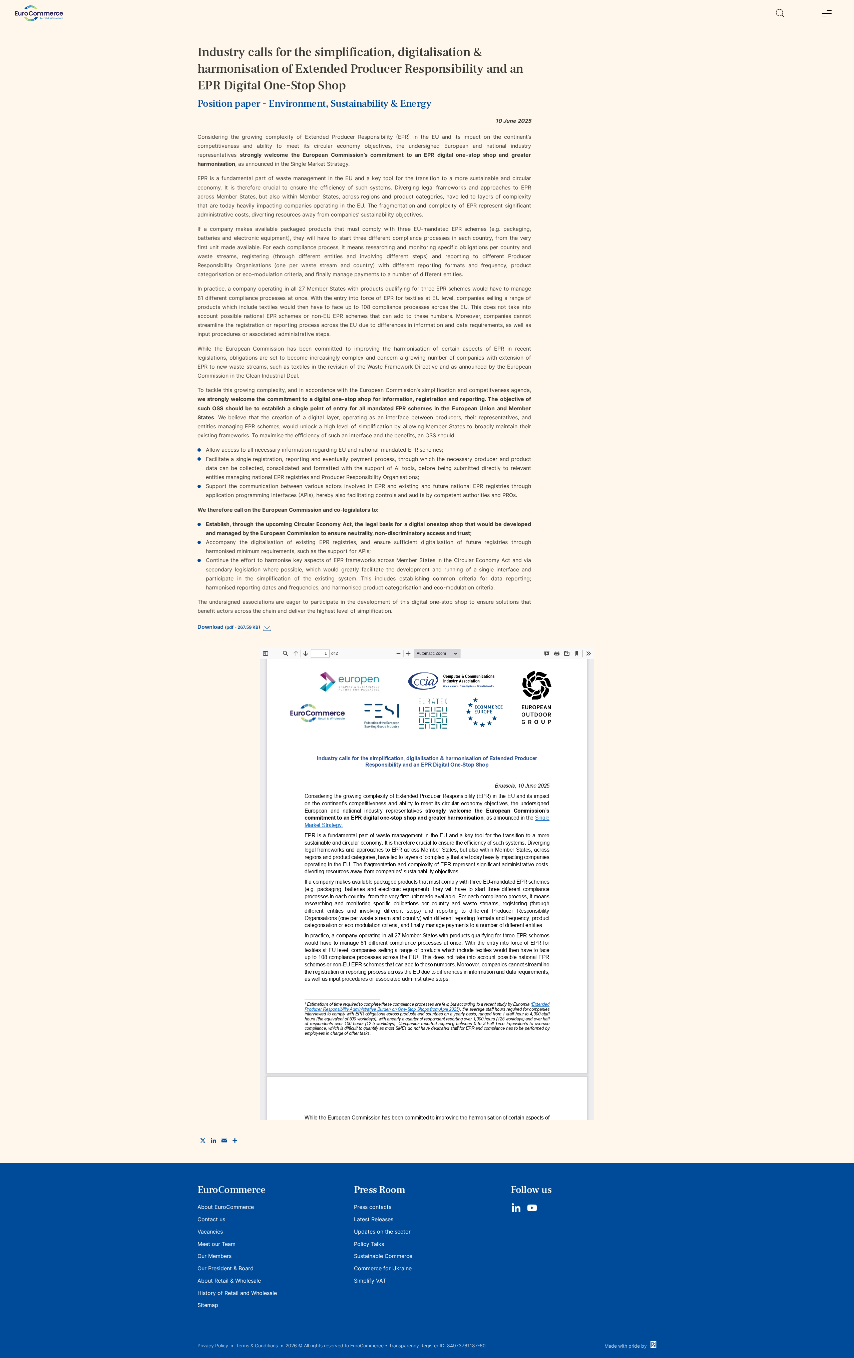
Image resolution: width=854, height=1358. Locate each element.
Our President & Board (225, 1268)
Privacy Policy (212, 1345)
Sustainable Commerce (383, 1256)
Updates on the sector (382, 1231)
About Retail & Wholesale (229, 1280)
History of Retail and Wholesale (237, 1293)
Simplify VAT (370, 1280)
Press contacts (372, 1207)
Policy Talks (369, 1244)
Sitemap (207, 1305)
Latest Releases (373, 1219)
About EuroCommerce (225, 1207)
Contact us (211, 1219)
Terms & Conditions (257, 1345)
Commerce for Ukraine (383, 1268)
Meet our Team (216, 1244)
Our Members (214, 1256)
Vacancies (210, 1231)
